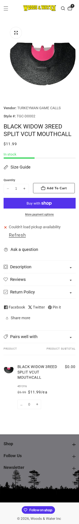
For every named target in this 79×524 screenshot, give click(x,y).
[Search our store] (63, 8)
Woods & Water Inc (46, 519)
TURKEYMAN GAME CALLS (39, 108)
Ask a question (24, 249)
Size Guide (21, 167)
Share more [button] (20, 318)
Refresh (17, 235)
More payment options (39, 214)
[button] (40, 337)
